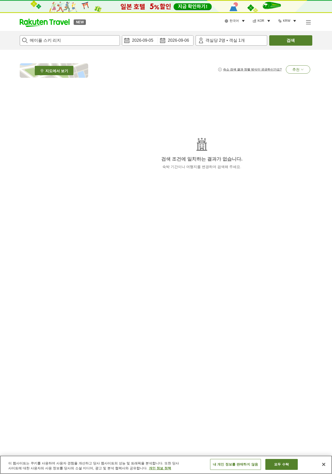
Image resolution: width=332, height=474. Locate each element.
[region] (166, 465)
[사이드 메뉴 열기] (308, 22)
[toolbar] (157, 40)
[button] (45, 22)
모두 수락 (281, 464)
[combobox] (70, 40)
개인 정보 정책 (160, 468)
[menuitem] (235, 21)
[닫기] (323, 464)
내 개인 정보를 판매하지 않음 (235, 464)
